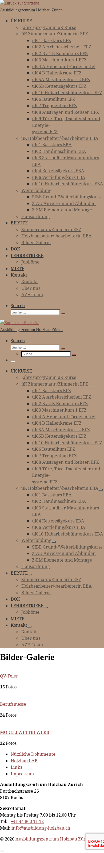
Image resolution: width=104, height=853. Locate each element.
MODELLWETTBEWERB (24, 732)
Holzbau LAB (24, 761)
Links (16, 767)
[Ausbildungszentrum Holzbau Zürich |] (19, 3)
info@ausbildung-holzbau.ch (40, 828)
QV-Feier (9, 676)
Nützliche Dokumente (33, 754)
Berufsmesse (13, 704)
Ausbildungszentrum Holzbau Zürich (53, 839)
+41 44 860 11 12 (27, 821)
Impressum (22, 774)
